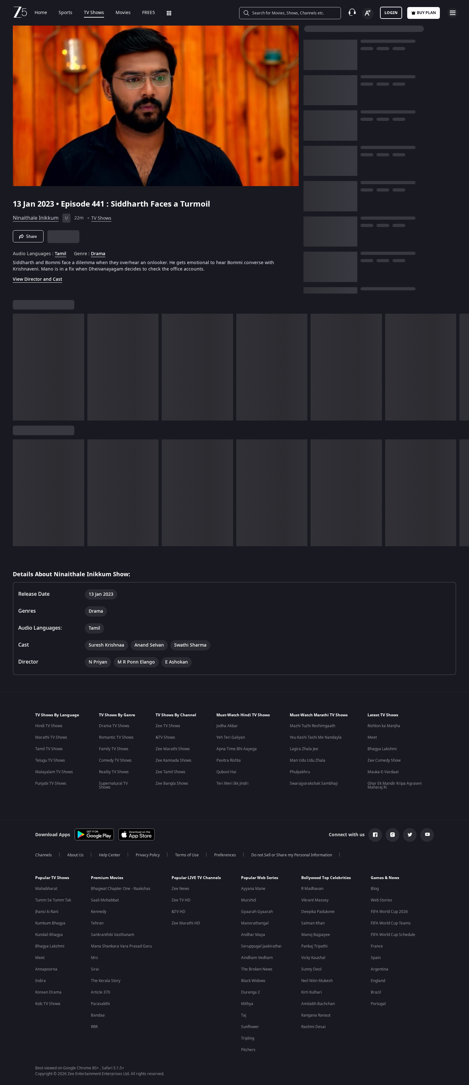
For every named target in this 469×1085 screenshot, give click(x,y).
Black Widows (253, 981)
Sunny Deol (311, 969)
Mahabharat (46, 889)
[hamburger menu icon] (453, 13)
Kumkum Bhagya (50, 923)
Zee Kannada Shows (173, 760)
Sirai (95, 969)
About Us (75, 855)
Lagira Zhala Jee (304, 749)
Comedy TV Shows (115, 760)
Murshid (248, 900)
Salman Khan (313, 923)
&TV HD (178, 912)
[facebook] (375, 835)
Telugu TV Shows (50, 760)
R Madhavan (312, 889)
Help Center (109, 855)
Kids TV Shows (48, 1004)
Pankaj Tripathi (314, 946)
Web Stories (381, 900)
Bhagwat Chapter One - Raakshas (120, 889)
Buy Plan (426, 13)
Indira (40, 981)
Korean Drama (48, 992)
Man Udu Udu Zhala (307, 760)
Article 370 (100, 992)
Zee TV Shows (168, 726)
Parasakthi (100, 1004)
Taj (243, 1015)
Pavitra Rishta (228, 760)
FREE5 (148, 13)
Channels (43, 855)
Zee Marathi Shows (173, 749)
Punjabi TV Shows (50, 783)
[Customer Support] (352, 12)
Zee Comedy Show (384, 760)
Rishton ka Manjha (384, 726)
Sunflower (250, 1027)
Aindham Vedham (257, 958)
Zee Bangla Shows (172, 783)
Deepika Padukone (318, 912)
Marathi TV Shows (51, 737)
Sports (65, 13)
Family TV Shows (113, 749)
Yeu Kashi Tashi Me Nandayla (316, 737)
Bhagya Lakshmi (382, 749)
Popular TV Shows (52, 878)
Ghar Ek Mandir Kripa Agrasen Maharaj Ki (395, 785)
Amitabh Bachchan (318, 1004)
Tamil (60, 254)
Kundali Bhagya (49, 935)
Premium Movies (107, 878)
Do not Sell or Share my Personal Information (291, 855)
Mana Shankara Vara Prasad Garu (121, 946)
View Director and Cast (37, 279)
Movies (123, 13)
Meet (372, 737)
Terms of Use (187, 855)
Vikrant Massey (314, 900)
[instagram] (392, 835)
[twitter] (409, 835)
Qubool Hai (226, 772)
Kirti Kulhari (311, 992)
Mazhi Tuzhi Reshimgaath (312, 726)
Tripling (247, 1038)
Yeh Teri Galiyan (230, 737)
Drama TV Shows (114, 726)
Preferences (225, 855)
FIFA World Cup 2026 (389, 912)
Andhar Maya (253, 935)
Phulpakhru (300, 772)
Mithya (247, 1004)
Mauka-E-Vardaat (383, 772)
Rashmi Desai (313, 1027)
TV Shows (94, 13)
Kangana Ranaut (315, 1015)
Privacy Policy (148, 855)
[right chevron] (462, 367)
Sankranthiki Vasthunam (112, 935)
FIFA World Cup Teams (391, 923)
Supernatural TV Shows (113, 785)
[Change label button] (368, 13)
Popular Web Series (259, 878)
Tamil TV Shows (49, 749)
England (378, 981)
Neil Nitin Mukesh (317, 981)
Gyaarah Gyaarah (257, 912)
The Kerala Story (105, 981)
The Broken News (256, 969)
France (377, 946)
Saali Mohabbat (105, 900)
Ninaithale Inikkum (36, 218)
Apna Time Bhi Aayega (236, 749)
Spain (376, 958)
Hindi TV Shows (48, 726)
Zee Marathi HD (186, 923)
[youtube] (427, 835)
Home (41, 13)
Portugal (378, 1004)
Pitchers (248, 1050)
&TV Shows (165, 737)
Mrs (94, 958)
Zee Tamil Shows (170, 772)
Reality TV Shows (114, 772)
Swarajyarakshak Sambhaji (314, 783)
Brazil (376, 992)
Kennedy (98, 912)
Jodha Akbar (227, 726)
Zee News (180, 889)
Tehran (97, 923)
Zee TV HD (181, 900)
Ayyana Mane (253, 889)
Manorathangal (255, 923)
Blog (375, 889)
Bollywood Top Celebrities (326, 878)
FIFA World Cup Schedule (393, 935)
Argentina (379, 969)
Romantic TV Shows (116, 737)
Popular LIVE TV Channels (196, 878)
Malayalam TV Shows (54, 772)
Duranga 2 (250, 992)
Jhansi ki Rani (46, 912)
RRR (94, 1027)
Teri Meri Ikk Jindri (232, 783)
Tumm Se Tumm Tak (53, 900)
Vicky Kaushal (313, 958)
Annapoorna (46, 969)
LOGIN (391, 13)
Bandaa (98, 1015)
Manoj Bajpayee (315, 935)
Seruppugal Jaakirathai (261, 946)
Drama (98, 254)
